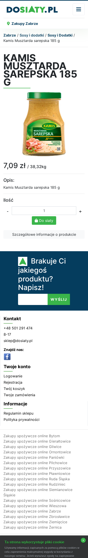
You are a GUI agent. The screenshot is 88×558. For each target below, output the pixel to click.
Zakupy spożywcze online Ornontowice (37, 452)
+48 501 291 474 (18, 328)
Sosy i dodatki (32, 35)
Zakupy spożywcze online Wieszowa (34, 506)
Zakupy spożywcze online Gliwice (32, 446)
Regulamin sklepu (18, 413)
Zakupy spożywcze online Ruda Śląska (36, 479)
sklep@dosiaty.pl (18, 340)
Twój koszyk (14, 388)
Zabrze (9, 35)
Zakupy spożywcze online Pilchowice (35, 463)
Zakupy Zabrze (25, 23)
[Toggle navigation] (79, 9)
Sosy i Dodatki (60, 35)
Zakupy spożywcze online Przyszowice (37, 468)
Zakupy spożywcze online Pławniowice (36, 473)
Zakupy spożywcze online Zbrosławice (36, 516)
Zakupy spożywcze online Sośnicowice (36, 500)
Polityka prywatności (21, 419)
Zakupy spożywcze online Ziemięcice (35, 522)
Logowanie (13, 376)
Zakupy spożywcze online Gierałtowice (37, 441)
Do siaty (45, 220)
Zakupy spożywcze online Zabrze (32, 511)
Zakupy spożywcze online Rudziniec (34, 484)
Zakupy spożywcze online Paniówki (33, 457)
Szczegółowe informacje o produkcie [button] (44, 234)
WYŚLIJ (59, 299)
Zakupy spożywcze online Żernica (32, 527)
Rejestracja (13, 382)
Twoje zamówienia (19, 395)
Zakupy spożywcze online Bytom (31, 436)
